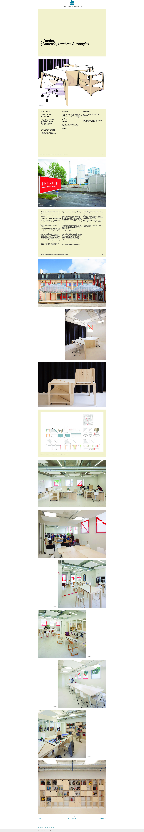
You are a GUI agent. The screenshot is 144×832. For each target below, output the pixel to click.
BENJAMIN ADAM (40, 818)
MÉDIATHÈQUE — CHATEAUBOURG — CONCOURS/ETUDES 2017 (52, 825)
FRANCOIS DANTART (103, 818)
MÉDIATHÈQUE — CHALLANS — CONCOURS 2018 (94, 825)
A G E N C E (71, 6)
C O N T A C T (77, 6)
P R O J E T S (64, 6)
